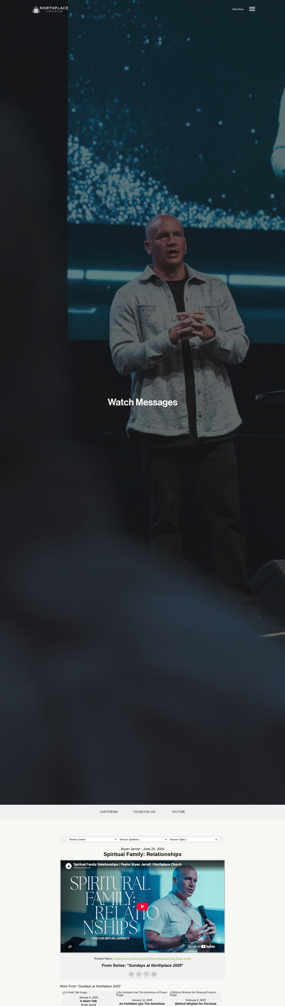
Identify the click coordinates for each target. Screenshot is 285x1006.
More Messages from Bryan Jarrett (171, 958)
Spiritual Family (140, 958)
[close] (252, 9)
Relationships (121, 958)
